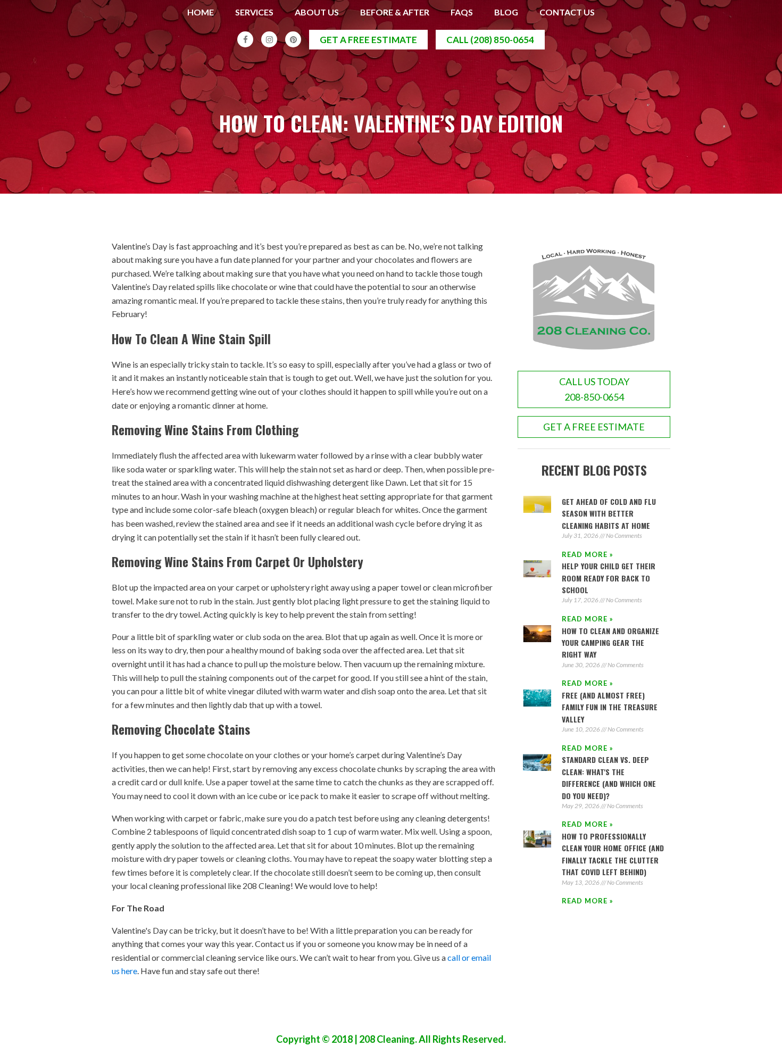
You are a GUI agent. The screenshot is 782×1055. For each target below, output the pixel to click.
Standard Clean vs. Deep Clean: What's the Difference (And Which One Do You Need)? (609, 777)
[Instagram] (269, 39)
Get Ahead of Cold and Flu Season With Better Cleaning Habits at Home (609, 513)
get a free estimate (368, 39)
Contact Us (567, 12)
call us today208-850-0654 (594, 389)
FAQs (462, 12)
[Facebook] (245, 39)
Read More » (587, 554)
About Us (317, 12)
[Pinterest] (293, 39)
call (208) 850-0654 (490, 39)
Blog (506, 12)
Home (200, 12)
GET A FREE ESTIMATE (594, 427)
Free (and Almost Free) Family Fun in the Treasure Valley (610, 707)
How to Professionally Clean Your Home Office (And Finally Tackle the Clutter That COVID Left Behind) (613, 853)
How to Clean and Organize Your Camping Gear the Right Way (610, 642)
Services (254, 12)
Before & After (394, 12)
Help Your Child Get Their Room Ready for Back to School (608, 577)
